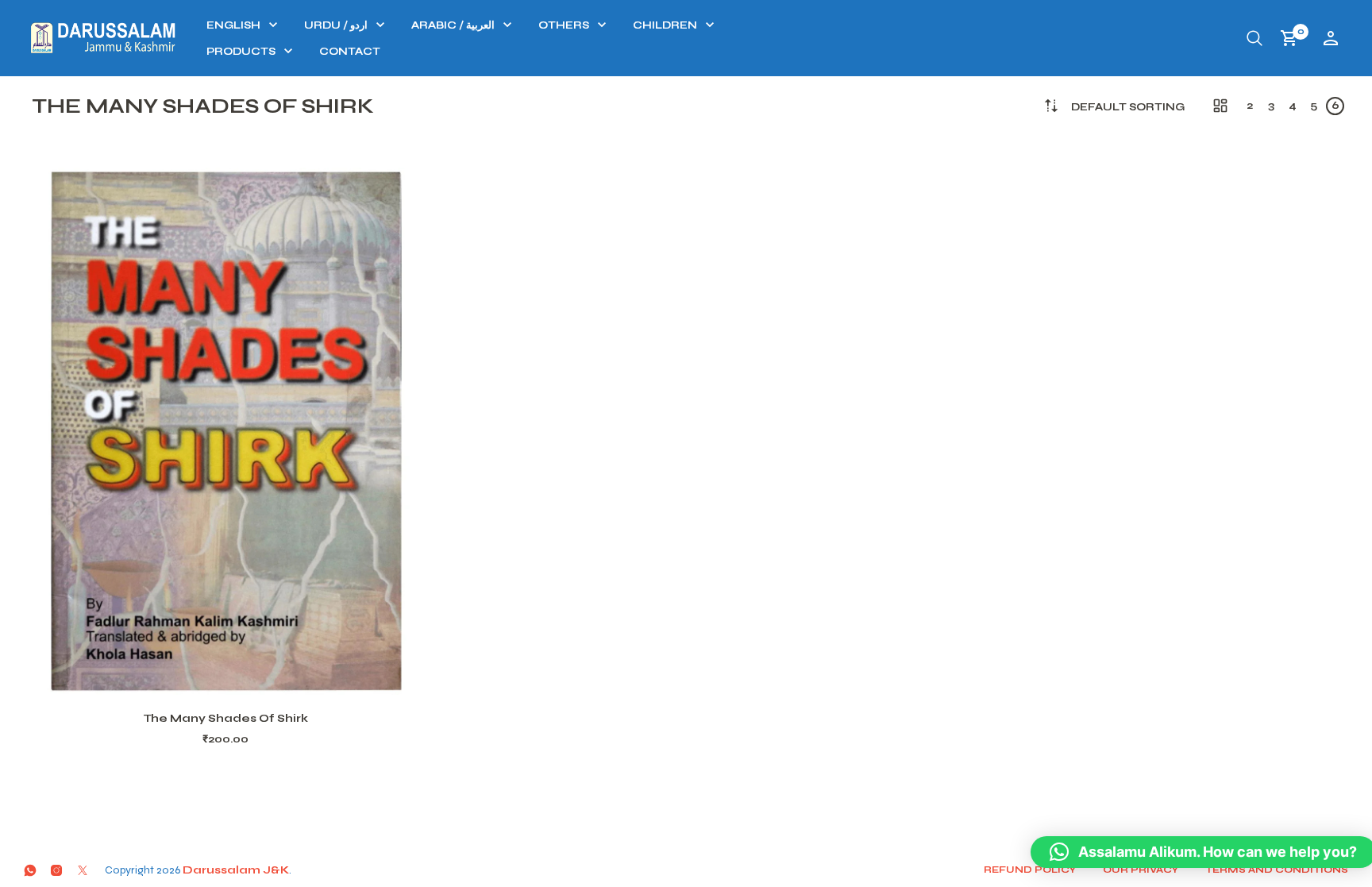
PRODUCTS (241, 51)
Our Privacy (1140, 869)
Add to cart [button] (246, 676)
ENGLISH (233, 25)
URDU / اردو (336, 25)
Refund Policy (1030, 869)
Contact (349, 51)
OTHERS (563, 25)
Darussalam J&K (236, 870)
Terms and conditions (1276, 869)
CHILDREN (665, 25)
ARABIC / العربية (453, 25)
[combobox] (1128, 107)
